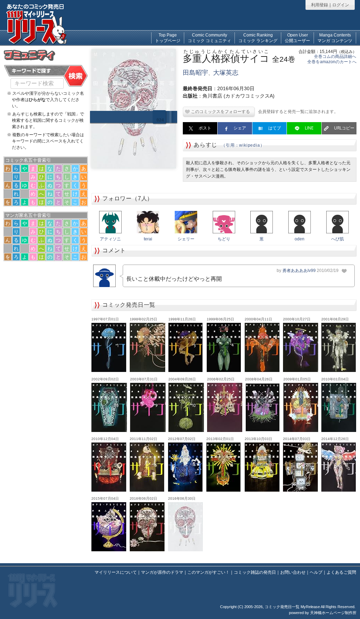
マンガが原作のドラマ (162, 572)
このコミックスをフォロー (216, 111)
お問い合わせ (293, 572)
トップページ (167, 38)
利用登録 (319, 4)
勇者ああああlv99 (299, 270)
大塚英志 (225, 72)
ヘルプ (316, 572)
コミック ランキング (257, 38)
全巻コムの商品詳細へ (335, 56)
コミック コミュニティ (209, 38)
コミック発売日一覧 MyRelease (292, 607)
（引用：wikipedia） (242, 145)
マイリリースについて (116, 572)
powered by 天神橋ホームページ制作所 (322, 613)
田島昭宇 (195, 72)
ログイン (340, 4)
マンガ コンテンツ (334, 38)
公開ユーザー (297, 38)
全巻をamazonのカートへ (331, 61)
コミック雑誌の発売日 (255, 572)
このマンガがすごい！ (208, 572)
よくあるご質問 (341, 572)
